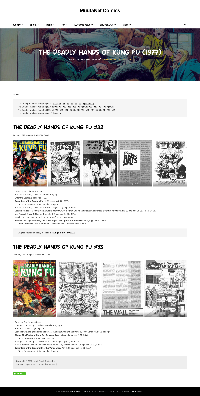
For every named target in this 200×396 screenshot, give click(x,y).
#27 (92, 110)
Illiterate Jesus (82, 25)
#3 (64, 103)
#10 (64, 107)
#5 (72, 103)
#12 (74, 107)
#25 (82, 110)
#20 (56, 110)
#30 (108, 110)
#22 (66, 110)
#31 (113, 110)
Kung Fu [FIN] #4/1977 (63, 233)
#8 (56, 107)
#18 (106, 107)
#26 (87, 110)
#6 (76, 103)
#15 (90, 107)
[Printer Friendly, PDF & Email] (19, 373)
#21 (61, 110)
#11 (69, 107)
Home (71, 59)
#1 (56, 103)
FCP (63, 25)
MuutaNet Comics (100, 10)
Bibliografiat (106, 25)
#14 (85, 107)
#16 (95, 107)
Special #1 (88, 103)
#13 (80, 107)
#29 (103, 110)
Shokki (33, 25)
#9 (60, 107)
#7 (80, 103)
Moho (49, 25)
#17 (100, 107)
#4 (68, 103)
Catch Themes (137, 391)
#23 (72, 110)
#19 (111, 107)
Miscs (125, 25)
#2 (60, 103)
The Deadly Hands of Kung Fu (88, 59)
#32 (56, 113)
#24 (77, 110)
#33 (61, 113)
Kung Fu (17, 25)
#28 (98, 110)
